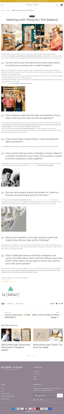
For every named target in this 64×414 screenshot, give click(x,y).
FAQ (2, 391)
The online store (6, 279)
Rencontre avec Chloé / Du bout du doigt (47, 346)
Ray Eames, (33, 165)
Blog (8, 10)
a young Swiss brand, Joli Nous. (40, 200)
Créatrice (10, 303)
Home (3, 10)
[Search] (57, 5)
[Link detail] (34, 400)
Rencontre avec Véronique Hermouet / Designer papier (15, 347)
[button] (60, 335)
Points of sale (5, 393)
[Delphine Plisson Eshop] (32, 5)
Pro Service (36, 374)
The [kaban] (5, 83)
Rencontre (19, 303)
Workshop (36, 371)
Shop (2, 388)
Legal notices (5, 399)
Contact (35, 379)
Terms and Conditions (7, 396)
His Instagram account (8, 281)
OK (60, 395)
